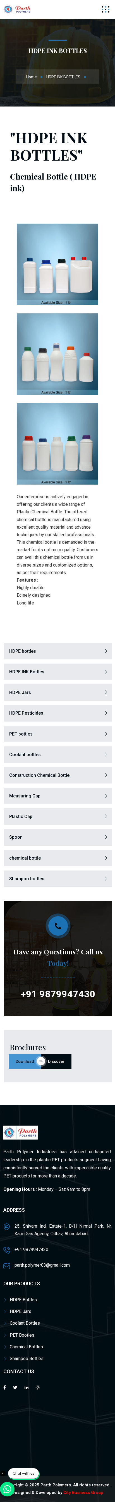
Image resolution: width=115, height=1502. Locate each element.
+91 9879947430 (58, 994)
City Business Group (83, 1492)
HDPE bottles (22, 651)
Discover (56, 1061)
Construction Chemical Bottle (39, 775)
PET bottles (21, 734)
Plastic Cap (20, 816)
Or (41, 1061)
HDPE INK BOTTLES (63, 77)
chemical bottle (25, 858)
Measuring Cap (24, 796)
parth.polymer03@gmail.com (42, 1265)
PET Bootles (22, 1335)
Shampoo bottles (26, 878)
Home (31, 77)
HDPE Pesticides (26, 713)
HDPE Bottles (23, 1299)
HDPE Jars (20, 692)
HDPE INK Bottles (26, 671)
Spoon (16, 837)
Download (25, 1061)
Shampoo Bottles (27, 1358)
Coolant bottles (25, 754)
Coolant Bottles (25, 1323)
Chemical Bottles (26, 1346)
